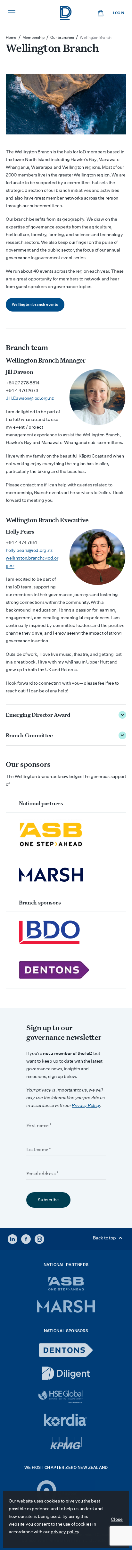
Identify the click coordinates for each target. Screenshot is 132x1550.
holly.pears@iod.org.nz (29, 550)
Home (11, 37)
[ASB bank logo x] (66, 1283)
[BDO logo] (66, 933)
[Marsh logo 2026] (66, 1306)
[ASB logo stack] (66, 834)
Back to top (105, 1238)
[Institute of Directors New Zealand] (66, 13)
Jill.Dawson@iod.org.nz (30, 398)
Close (117, 1519)
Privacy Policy (86, 1105)
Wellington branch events (35, 304)
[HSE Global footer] (66, 1397)
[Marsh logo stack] (66, 875)
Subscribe (48, 1200)
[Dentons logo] (66, 970)
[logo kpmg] (66, 1443)
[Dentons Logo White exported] (66, 1350)
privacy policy (65, 1532)
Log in (118, 13)
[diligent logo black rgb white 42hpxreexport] (66, 1373)
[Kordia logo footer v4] (66, 1420)
